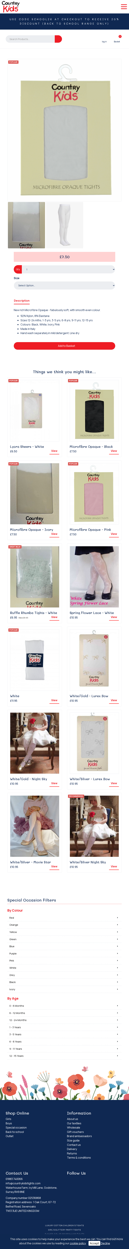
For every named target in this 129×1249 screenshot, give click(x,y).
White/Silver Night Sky (88, 862)
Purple (13, 953)
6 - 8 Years (15, 1041)
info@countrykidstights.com (23, 1183)
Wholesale (73, 1127)
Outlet (9, 1136)
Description (22, 300)
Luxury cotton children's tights (64, 1225)
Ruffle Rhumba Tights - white (33, 613)
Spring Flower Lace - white (92, 613)
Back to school (15, 1132)
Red (11, 917)
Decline (105, 1243)
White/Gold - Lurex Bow (89, 696)
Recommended (76, 796)
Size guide (73, 1140)
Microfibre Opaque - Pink (90, 529)
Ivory (12, 989)
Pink (11, 960)
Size (16, 278)
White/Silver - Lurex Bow (90, 779)
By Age (12, 998)
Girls (8, 1119)
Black (12, 982)
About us (72, 1119)
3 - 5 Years (15, 1034)
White (14, 696)
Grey (12, 975)
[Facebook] (92, 1179)
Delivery (72, 1149)
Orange (13, 925)
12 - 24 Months (18, 1020)
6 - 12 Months (17, 1013)
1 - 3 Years (15, 1027)
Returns (72, 1153)
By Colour (15, 910)
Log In (104, 39)
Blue (11, 946)
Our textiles (74, 1123)
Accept (94, 1243)
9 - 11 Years (15, 1049)
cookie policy (78, 1243)
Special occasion (16, 1127)
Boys (9, 1123)
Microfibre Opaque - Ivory (31, 529)
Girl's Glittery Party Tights (64, 1229)
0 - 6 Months (16, 1006)
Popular (13, 62)
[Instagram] (97, 1179)
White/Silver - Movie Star (30, 862)
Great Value (14, 547)
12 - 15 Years (16, 1056)
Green (12, 939)
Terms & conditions (79, 1157)
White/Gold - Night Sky (28, 779)
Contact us (74, 1145)
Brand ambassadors (79, 1136)
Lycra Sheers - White (27, 446)
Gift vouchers (75, 1132)
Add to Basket (66, 346)
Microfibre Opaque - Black (91, 446)
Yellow (13, 932)
